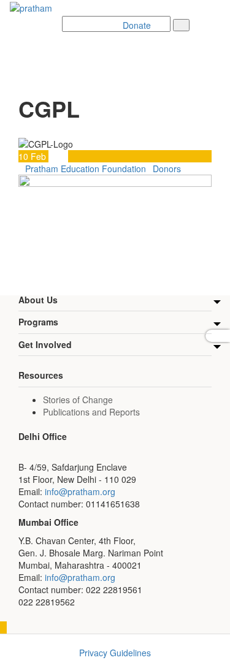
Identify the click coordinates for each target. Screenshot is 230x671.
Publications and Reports (91, 412)
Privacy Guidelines (115, 652)
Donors (167, 168)
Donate (137, 25)
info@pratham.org (80, 491)
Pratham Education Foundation (85, 168)
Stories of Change (78, 399)
